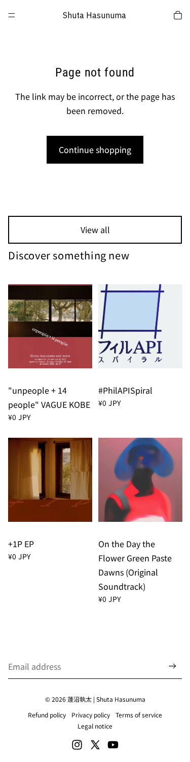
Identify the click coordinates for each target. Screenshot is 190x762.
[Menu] (11, 15)
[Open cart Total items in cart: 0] (178, 15)
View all (95, 229)
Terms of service (139, 714)
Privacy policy (90, 714)
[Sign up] (172, 666)
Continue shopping (95, 149)
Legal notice (95, 725)
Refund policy (47, 714)
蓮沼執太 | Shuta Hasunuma (106, 699)
